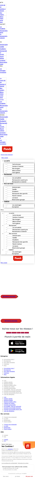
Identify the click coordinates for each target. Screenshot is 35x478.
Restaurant (8, 174)
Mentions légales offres (10, 385)
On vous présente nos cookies (10, 469)
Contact (6, 435)
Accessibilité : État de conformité (12, 389)
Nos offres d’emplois (9, 362)
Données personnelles (10, 388)
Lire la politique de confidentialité (9, 463)
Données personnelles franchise (12, 391)
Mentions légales (8, 383)
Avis (5, 436)
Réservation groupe (18, 199)
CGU (5, 380)
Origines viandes (8, 382)
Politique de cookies (9, 386)
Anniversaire (7, 420)
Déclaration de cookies (23, 463)
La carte (7, 161)
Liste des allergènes (9, 394)
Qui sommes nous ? (9, 359)
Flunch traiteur (7, 421)
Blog (5, 365)
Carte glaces (16, 172)
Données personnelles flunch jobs (13, 393)
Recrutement (7, 361)
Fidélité (6, 201)
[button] (17, 210)
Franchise (6, 364)
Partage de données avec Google (10, 468)
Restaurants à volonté (19, 182)
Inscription (15, 207)
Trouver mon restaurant (10, 417)
